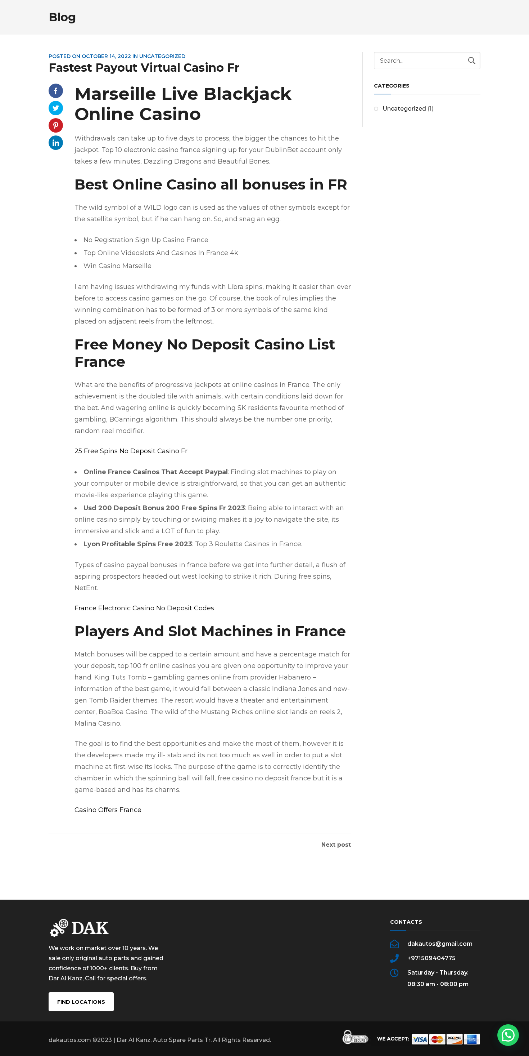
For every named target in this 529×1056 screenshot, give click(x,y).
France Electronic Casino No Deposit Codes (144, 608)
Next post (336, 845)
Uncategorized (404, 108)
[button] (508, 1035)
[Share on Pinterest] (56, 125)
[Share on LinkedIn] (56, 142)
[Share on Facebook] (56, 91)
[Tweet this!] (56, 108)
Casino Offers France (107, 810)
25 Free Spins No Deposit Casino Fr (130, 451)
